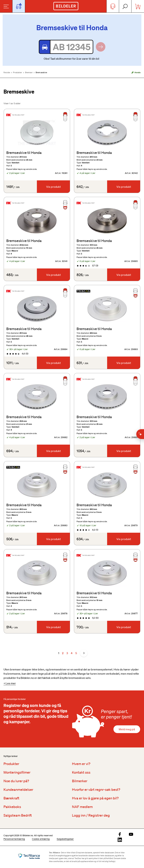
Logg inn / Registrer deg (91, 815)
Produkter (17, 72)
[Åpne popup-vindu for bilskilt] (18, 6)
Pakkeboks (12, 807)
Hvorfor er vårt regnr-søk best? (96, 789)
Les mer (11, 683)
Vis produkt (53, 186)
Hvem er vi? (81, 764)
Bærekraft (11, 798)
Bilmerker (79, 781)
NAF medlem (82, 807)
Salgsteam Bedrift (18, 815)
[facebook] (120, 834)
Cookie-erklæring (41, 838)
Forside (7, 72)
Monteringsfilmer (17, 772)
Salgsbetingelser (65, 838)
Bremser (29, 72)
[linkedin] (120, 840)
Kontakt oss (81, 772)
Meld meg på (127, 729)
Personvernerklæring (14, 838)
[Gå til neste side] (83, 653)
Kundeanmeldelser (18, 789)
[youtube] (131, 834)
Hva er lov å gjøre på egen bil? (95, 798)
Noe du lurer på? (16, 781)
